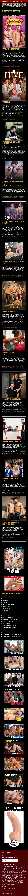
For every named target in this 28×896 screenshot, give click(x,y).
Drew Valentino (16, 196)
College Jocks (16, 871)
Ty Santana (13, 119)
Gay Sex (20, 196)
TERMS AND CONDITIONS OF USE (11, 889)
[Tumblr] (5, 855)
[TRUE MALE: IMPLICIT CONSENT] (14, 131)
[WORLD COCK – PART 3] (14, 429)
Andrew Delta (5, 115)
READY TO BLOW (7, 596)
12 (20, 544)
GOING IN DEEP (6, 623)
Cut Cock (3, 237)
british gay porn (22, 870)
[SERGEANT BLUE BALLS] (14, 385)
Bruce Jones (14, 275)
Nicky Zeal (10, 493)
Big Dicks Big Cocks (12, 869)
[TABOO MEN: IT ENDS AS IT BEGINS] (14, 211)
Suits (11, 881)
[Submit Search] (3, 860)
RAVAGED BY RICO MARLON (9, 625)
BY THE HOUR (6, 610)
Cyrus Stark (19, 492)
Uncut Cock (4, 370)
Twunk (17, 540)
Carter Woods (19, 115)
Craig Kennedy (12, 63)
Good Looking (23, 157)
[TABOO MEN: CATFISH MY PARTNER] (14, 170)
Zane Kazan (18, 327)
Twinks (8, 883)
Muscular (18, 878)
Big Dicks (15, 115)
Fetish (17, 874)
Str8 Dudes (7, 881)
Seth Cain (9, 327)
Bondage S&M (16, 870)
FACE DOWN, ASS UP (7, 615)
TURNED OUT (6, 600)
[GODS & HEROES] (14, 295)
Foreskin (16, 366)
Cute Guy (16, 63)
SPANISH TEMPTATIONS (8, 604)
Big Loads (9, 870)
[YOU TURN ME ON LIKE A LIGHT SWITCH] (14, 508)
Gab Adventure (21, 63)
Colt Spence (12, 492)
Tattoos (6, 119)
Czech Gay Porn (11, 873)
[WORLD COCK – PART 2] (14, 468)
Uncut (11, 883)
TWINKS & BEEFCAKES (8, 617)
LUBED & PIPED (6, 602)
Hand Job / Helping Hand (18, 875)
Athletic (4, 63)
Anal (3, 867)
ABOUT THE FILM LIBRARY (9, 888)
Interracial (22, 877)
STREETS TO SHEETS (8, 621)
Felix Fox (13, 366)
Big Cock (11, 115)
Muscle (20, 118)
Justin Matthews (11, 118)
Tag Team (14, 881)
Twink (15, 66)
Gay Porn (21, 874)
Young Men (9, 884)
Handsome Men (13, 877)
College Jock (8, 63)
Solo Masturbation (9, 880)
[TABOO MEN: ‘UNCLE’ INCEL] (14, 251)
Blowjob (12, 870)
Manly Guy (18, 367)
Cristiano (15, 157)
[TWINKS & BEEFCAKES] (14, 31)
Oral (21, 878)
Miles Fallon (17, 454)
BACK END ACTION (7, 612)
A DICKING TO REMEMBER (9, 598)
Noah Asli (19, 197)
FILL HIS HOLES (6, 608)
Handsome (4, 158)
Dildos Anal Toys (12, 874)
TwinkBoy (18, 66)
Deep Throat (6, 874)
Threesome (4, 883)
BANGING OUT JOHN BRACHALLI (10, 619)
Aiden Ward (5, 157)
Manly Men (16, 118)
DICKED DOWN (6, 606)
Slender (6, 66)
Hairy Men (6, 367)
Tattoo (3, 119)
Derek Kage (11, 237)
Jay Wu (8, 118)
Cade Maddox (14, 324)
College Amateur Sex (6, 871)
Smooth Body (12, 66)
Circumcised (19, 236)
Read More (4, 61)
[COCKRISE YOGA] (14, 340)
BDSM (19, 867)
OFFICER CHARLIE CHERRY (9, 627)
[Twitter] (3, 855)
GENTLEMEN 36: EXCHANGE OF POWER (12, 634)
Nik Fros (3, 66)
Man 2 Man (6, 878)
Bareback (13, 867)
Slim (8, 66)
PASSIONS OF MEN (7, 629)
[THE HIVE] (14, 85)
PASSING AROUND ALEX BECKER (10, 632)
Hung (3, 118)
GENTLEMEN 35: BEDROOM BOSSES (11, 636)
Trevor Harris (9, 119)
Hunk (5, 118)
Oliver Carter (6, 327)
